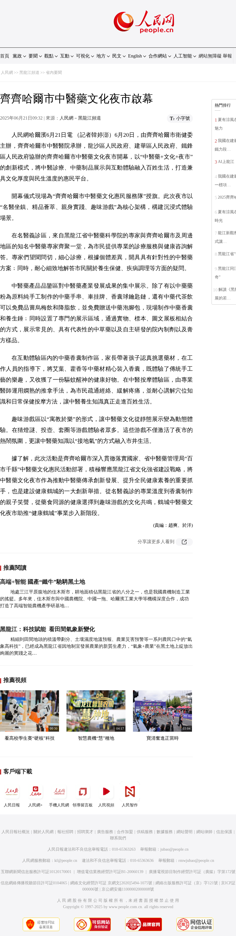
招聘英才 (85, 832)
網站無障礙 (210, 55)
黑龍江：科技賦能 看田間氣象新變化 (47, 629)
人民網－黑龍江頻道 (80, 118)
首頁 (4, 55)
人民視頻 (106, 805)
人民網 (7, 72)
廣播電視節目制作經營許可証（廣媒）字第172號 (192, 872)
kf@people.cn (65, 860)
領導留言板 (83, 805)
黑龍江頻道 (29, 72)
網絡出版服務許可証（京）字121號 (186, 883)
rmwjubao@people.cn (196, 860)
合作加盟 (125, 832)
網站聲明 (184, 832)
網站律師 (204, 832)
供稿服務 (145, 832)
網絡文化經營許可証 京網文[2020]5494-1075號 (111, 883)
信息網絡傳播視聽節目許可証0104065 (34, 883)
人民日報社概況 (15, 832)
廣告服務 (105, 832)
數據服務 (165, 832)
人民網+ (35, 805)
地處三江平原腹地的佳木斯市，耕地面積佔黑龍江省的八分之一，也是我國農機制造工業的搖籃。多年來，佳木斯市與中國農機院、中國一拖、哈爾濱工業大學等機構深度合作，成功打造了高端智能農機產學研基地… (95, 598)
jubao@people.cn (174, 849)
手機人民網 (59, 805)
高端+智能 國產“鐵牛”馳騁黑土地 (42, 581)
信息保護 (224, 832)
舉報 (227, 55)
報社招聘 (65, 832)
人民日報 (12, 805)
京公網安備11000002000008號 (128, 889)
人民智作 (130, 805)
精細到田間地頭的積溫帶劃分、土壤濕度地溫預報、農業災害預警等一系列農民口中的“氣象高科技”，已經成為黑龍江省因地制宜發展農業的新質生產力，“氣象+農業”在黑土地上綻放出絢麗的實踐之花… (96, 646)
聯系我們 (118, 838)
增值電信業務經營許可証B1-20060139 (110, 872)
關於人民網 (43, 832)
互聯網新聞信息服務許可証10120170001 (36, 872)
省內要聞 (54, 72)
